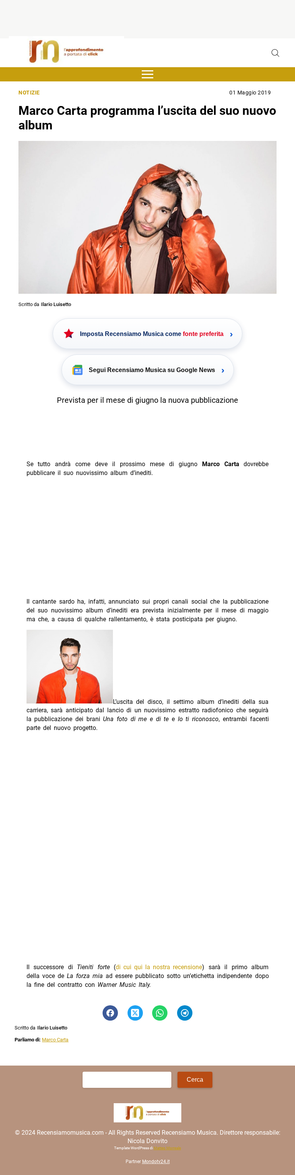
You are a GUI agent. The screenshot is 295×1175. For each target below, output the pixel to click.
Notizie (29, 92)
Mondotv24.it (156, 1161)
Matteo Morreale (167, 1148)
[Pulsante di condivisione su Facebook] (110, 1013)
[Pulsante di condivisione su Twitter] (135, 1013)
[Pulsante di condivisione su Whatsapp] (159, 1013)
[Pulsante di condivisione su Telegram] (184, 1013)
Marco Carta (55, 1040)
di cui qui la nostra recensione (159, 967)
